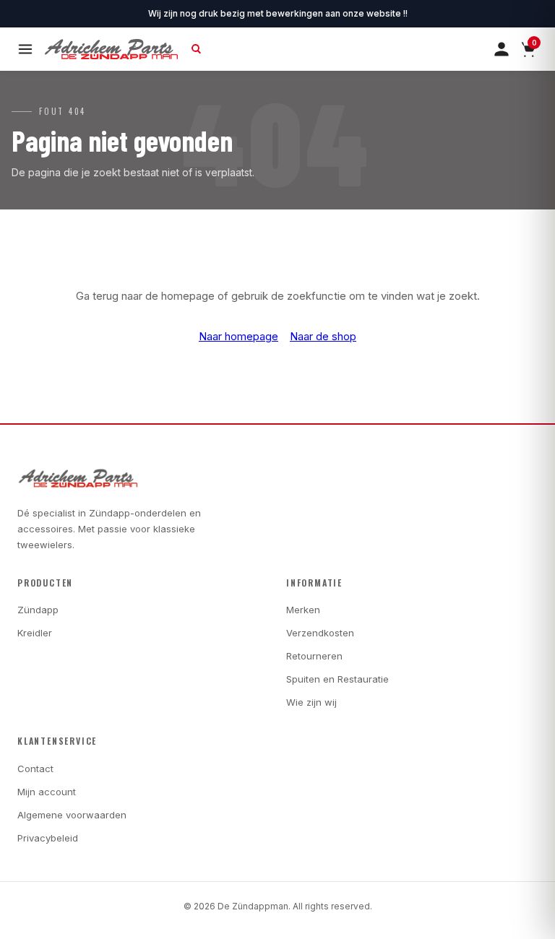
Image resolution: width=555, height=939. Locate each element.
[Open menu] (25, 49)
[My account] (501, 49)
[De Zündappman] (111, 49)
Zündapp (38, 609)
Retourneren (314, 656)
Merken (303, 609)
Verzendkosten (320, 633)
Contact (35, 768)
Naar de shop (323, 336)
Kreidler (34, 633)
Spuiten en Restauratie (337, 679)
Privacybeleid (47, 838)
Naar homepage (238, 336)
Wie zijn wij (311, 702)
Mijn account (46, 791)
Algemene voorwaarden (71, 815)
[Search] (197, 49)
